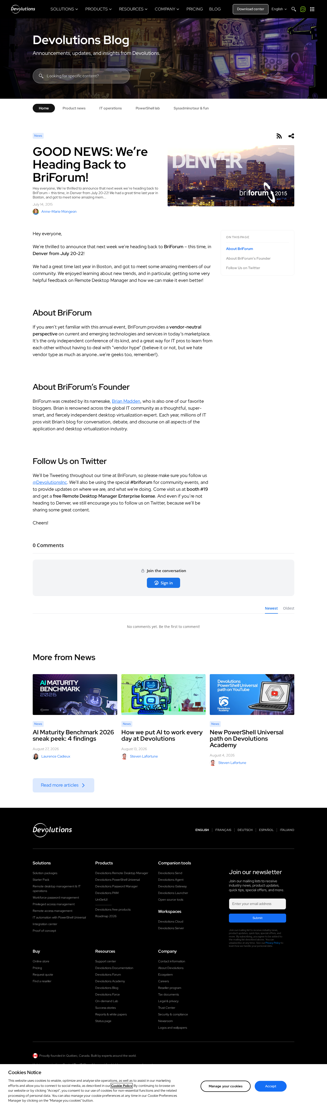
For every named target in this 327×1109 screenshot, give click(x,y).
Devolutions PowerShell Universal (117, 880)
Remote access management (52, 911)
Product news (74, 108)
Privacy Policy (272, 942)
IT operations (110, 108)
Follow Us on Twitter (243, 268)
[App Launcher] (312, 9)
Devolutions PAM (107, 893)
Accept (270, 1086)
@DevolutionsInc (50, 482)
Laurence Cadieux (55, 756)
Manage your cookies (225, 1086)
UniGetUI (101, 900)
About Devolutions (170, 968)
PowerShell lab (148, 108)
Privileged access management (54, 904)
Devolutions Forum (108, 975)
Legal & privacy (168, 1001)
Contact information (171, 961)
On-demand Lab (106, 1001)
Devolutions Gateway (172, 886)
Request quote (43, 975)
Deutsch (245, 830)
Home (44, 108)
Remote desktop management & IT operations (56, 888)
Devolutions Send (170, 873)
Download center (250, 9)
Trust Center (166, 1008)
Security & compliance (173, 1014)
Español (266, 830)
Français (223, 830)
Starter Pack (41, 880)
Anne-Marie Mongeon (59, 211)
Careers (163, 981)
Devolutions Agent (170, 880)
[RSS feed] (279, 136)
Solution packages (45, 873)
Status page (103, 1021)
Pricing (37, 968)
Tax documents (168, 994)
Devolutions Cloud (170, 921)
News (38, 136)
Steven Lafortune (144, 756)
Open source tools (170, 900)
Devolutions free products (113, 910)
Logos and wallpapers (172, 1028)
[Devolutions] (23, 9)
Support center (105, 961)
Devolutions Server (171, 928)
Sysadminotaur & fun (191, 108)
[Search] (293, 9)
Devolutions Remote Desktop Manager (121, 873)
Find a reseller (42, 981)
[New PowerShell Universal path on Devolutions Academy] (252, 694)
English (202, 830)
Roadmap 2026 (105, 916)
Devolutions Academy (110, 981)
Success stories (105, 1008)
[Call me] (303, 9)
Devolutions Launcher (173, 893)
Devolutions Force (107, 994)
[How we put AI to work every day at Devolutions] (163, 694)
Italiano (287, 830)
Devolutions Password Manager (116, 886)
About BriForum (239, 249)
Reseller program (169, 988)
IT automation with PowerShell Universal (59, 917)
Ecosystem (165, 975)
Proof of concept (44, 931)
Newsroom (165, 1021)
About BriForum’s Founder (248, 258)
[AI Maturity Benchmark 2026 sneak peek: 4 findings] (75, 694)
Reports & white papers (111, 1014)
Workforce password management (56, 898)
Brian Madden (126, 401)
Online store (41, 961)
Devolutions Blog (81, 40)
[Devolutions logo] (52, 830)
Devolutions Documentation (114, 968)
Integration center (45, 924)
